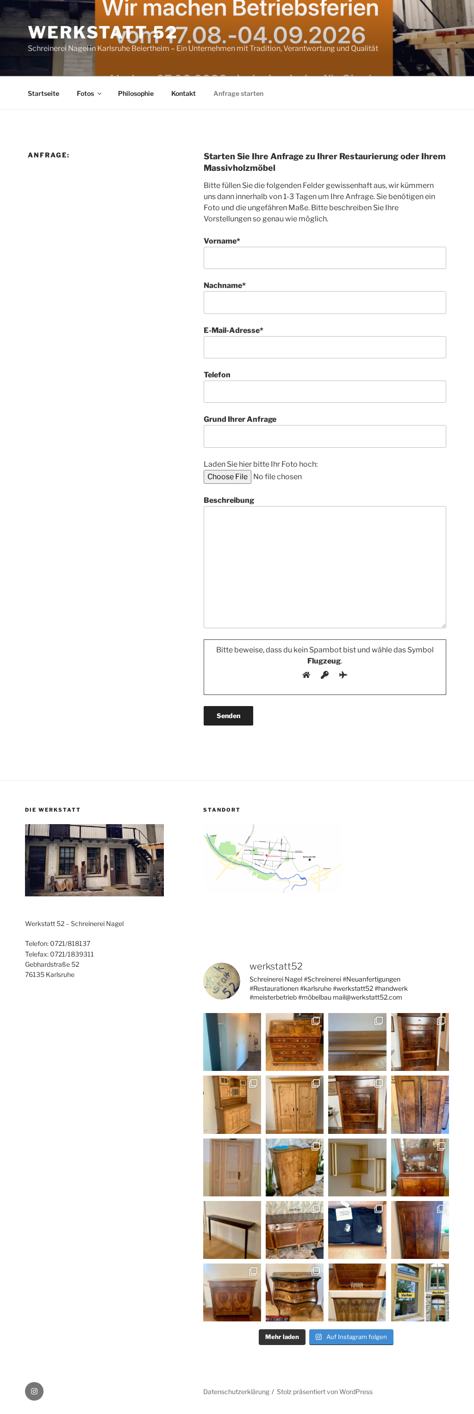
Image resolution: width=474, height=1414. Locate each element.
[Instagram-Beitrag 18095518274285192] (232, 1292)
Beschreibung (229, 500)
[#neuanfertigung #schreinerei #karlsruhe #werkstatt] (357, 1167)
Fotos (85, 93)
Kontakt (183, 93)
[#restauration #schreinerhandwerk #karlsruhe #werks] (420, 1104)
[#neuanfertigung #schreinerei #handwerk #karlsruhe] (232, 1042)
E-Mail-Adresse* (233, 330)
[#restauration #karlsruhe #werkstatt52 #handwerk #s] (232, 1104)
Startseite (43, 93)
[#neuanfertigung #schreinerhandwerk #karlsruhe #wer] (232, 1167)
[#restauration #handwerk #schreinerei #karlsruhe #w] (420, 1042)
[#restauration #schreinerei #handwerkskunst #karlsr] (295, 1042)
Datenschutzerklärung (236, 1391)
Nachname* (225, 285)
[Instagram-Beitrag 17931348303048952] (420, 1230)
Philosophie (136, 93)
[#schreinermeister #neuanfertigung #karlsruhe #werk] (232, 1230)
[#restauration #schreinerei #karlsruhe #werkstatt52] (295, 1230)
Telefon (217, 374)
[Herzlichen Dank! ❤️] (357, 1230)
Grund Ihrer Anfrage (240, 419)
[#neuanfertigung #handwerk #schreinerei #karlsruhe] (357, 1042)
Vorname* (222, 241)
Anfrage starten (238, 93)
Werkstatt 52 (103, 32)
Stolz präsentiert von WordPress (325, 1391)
